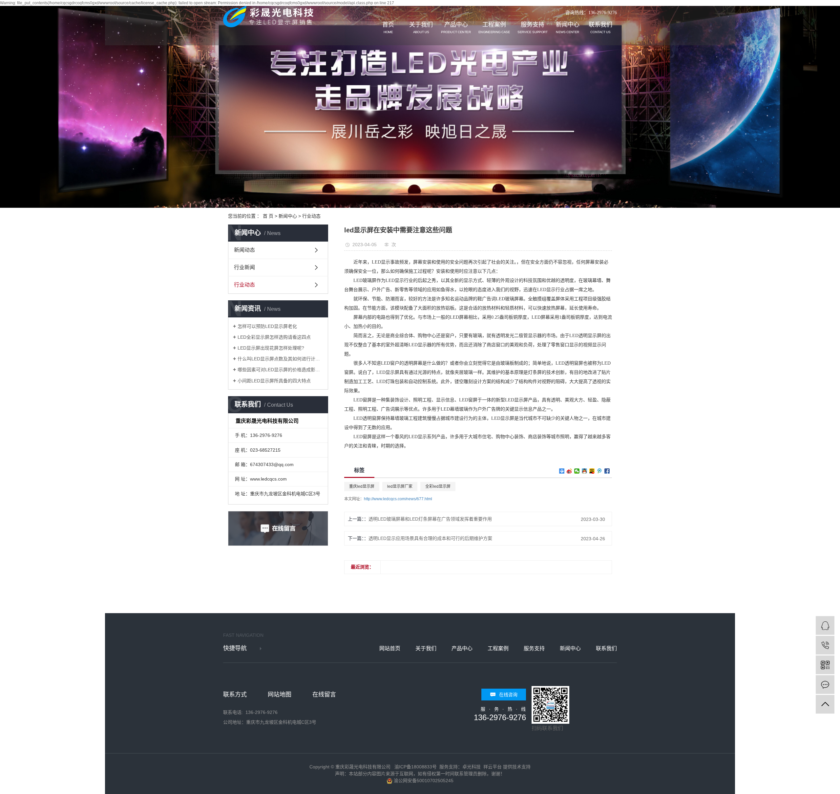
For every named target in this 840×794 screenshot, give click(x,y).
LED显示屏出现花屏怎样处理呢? (271, 348)
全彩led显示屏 (438, 486)
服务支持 (532, 27)
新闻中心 (567, 27)
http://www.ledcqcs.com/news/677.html (398, 499)
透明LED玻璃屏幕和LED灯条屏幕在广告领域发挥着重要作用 (430, 519)
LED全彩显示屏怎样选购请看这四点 (274, 337)
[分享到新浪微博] (569, 471)
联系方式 (235, 694)
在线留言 (324, 694)
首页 (388, 27)
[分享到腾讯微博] (599, 471)
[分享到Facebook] (607, 471)
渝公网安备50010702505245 (422, 780)
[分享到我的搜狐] (592, 471)
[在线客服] (825, 625)
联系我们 (600, 27)
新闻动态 (244, 250)
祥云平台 (492, 766)
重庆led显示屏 (361, 486)
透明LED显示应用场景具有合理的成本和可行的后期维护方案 (430, 538)
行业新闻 (244, 267)
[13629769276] (825, 645)
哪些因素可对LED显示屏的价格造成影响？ (280, 369)
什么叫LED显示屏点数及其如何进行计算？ (280, 358)
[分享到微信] (577, 471)
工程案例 (494, 27)
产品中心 (456, 27)
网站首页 (389, 648)
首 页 (268, 216)
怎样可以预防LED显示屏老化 (267, 326)
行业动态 (311, 216)
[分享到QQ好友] (584, 471)
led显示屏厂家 (399, 486)
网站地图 (279, 694)
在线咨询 (508, 694)
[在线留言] (825, 684)
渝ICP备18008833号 (415, 766)
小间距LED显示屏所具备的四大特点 (274, 380)
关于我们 (421, 27)
